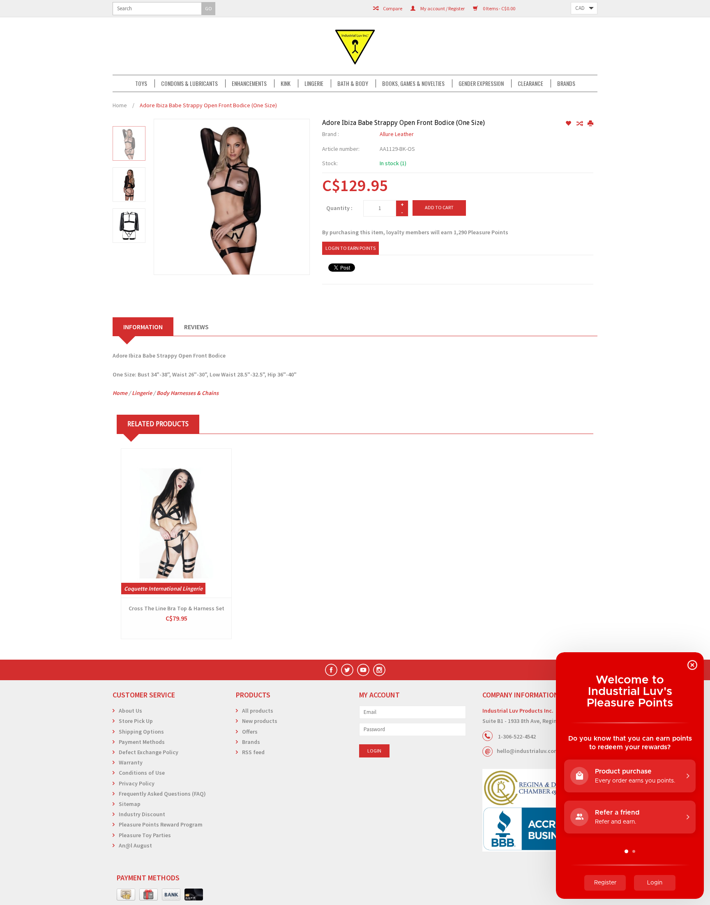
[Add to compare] (579, 123)
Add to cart (439, 207)
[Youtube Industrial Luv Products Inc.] (363, 670)
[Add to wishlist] (568, 123)
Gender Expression (481, 83)
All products (257, 710)
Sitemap (130, 804)
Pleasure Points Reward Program (161, 824)
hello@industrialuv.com (528, 751)
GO (208, 8)
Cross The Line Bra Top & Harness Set (176, 608)
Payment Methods (142, 742)
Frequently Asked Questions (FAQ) (162, 793)
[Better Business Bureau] (539, 829)
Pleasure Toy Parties (145, 835)
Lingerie (313, 83)
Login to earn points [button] (350, 248)
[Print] (590, 123)
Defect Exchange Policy (148, 752)
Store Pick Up (136, 721)
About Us (130, 710)
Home (120, 105)
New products (259, 721)
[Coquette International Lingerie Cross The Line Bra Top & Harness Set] (176, 523)
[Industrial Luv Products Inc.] (355, 46)
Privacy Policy (136, 783)
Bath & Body (352, 83)
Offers (250, 731)
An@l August (135, 845)
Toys (141, 83)
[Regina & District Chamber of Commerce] (539, 787)
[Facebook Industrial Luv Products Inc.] (331, 670)
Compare (392, 8)
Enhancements (249, 83)
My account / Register (442, 8)
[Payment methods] (126, 895)
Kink (285, 83)
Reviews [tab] (196, 327)
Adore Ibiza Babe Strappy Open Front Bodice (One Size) (208, 105)
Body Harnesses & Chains (188, 393)
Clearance (530, 83)
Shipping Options (141, 731)
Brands (566, 83)
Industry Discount (142, 814)
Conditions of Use (142, 772)
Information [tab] (143, 327)
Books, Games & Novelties (413, 83)
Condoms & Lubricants (189, 83)
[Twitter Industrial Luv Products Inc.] (347, 670)
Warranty (131, 762)
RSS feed (253, 752)
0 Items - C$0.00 (498, 8)
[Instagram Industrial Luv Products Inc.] (379, 670)
